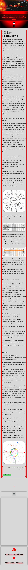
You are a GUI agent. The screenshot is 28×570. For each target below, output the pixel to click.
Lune (24, 425)
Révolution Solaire (7, 109)
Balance (10, 129)
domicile (9, 184)
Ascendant (5, 55)
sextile (12, 421)
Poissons (9, 420)
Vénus (23, 411)
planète (4, 57)
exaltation (12, 426)
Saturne (19, 305)
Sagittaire (19, 182)
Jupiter (21, 184)
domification (22, 65)
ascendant (18, 89)
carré (19, 426)
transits (12, 100)
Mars (3, 406)
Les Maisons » (10, 71)
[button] (14, 23)
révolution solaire (14, 103)
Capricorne (12, 305)
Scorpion (12, 404)
